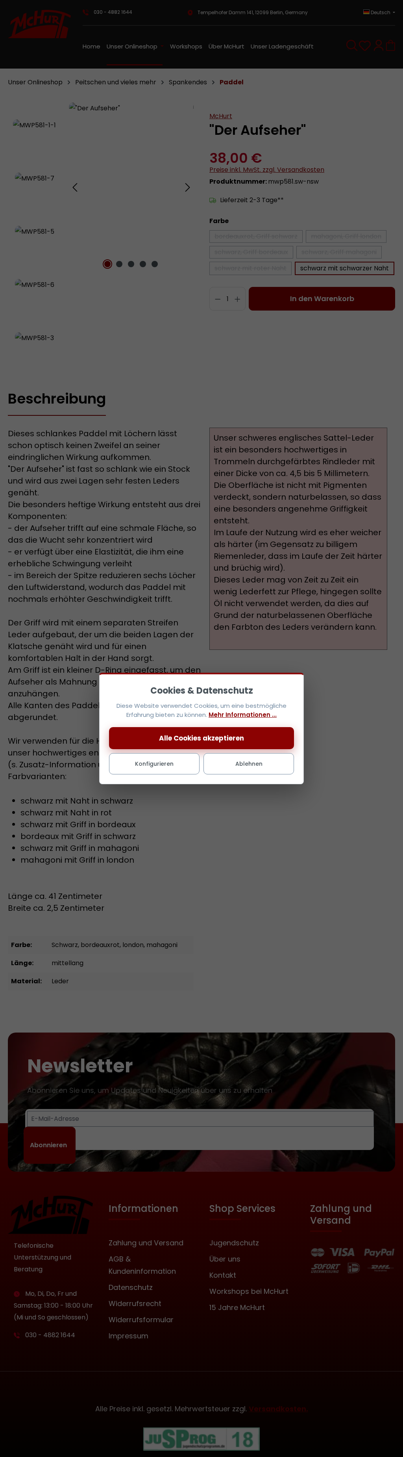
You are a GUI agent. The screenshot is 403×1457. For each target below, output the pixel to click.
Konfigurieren (154, 764)
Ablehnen (249, 764)
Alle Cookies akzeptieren (201, 738)
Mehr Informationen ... (243, 715)
